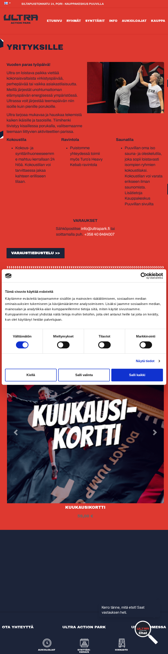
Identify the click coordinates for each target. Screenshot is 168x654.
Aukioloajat (134, 20)
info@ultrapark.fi (95, 228)
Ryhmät (73, 20)
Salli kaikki (137, 375)
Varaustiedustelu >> (35, 253)
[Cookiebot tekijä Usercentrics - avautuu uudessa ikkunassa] (144, 275)
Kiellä (30, 375)
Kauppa (158, 20)
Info (113, 20)
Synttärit (95, 20)
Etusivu (54, 20)
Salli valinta (84, 375)
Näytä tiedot (145, 361)
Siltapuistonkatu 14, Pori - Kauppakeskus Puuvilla (62, 3)
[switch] (63, 344)
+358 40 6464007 (99, 234)
